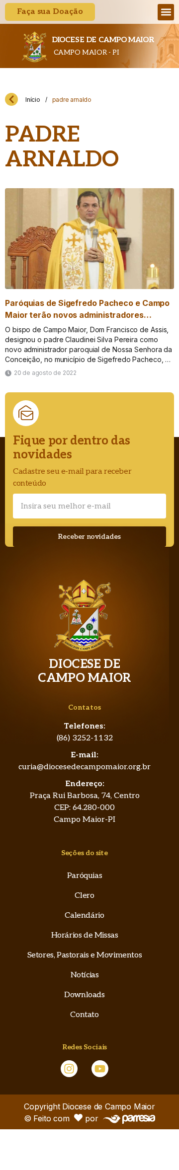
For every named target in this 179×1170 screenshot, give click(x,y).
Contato (84, 1015)
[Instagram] (69, 1068)
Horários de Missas (84, 935)
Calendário (84, 915)
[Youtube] (99, 1068)
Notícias (85, 975)
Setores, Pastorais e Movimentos (84, 955)
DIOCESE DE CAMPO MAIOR (103, 39)
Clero (84, 895)
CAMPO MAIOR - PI (85, 52)
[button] (166, 12)
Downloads (84, 995)
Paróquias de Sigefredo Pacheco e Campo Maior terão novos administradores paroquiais (87, 315)
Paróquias (84, 875)
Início (32, 99)
